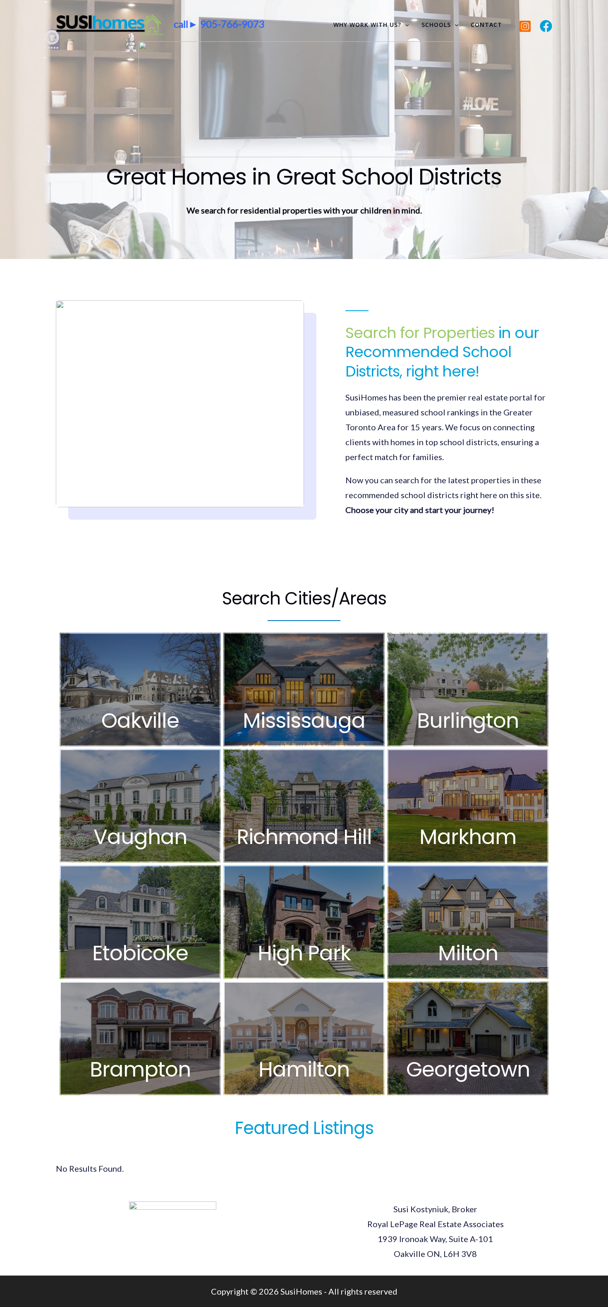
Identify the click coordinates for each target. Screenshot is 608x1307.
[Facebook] (546, 26)
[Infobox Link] (140, 689)
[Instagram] (525, 26)
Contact (486, 25)
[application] (405, 25)
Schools (436, 25)
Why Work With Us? (367, 25)
